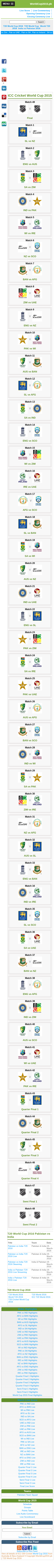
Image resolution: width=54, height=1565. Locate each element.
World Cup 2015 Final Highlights (27, 1395)
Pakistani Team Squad (27, 1495)
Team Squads (18, 102)
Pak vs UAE (8, 32)
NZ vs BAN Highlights (27, 1363)
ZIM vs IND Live (27, 1461)
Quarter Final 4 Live (27, 1477)
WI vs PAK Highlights (27, 1319)
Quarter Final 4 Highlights (27, 1385)
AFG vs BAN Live (27, 1407)
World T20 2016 (15, 1297)
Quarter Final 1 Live (27, 1467)
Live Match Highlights (22, 111)
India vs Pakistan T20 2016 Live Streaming (18, 1271)
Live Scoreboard (27, 1517)
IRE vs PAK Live (27, 1464)
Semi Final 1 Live (27, 1480)
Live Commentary (41, 10)
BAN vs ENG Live (27, 1448)
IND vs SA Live (27, 1416)
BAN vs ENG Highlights (27, 1357)
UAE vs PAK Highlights (27, 1338)
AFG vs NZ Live (27, 1445)
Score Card (17, 108)
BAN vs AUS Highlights (27, 1322)
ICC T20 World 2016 (41, 1297)
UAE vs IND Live (27, 1423)
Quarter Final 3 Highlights (27, 1382)
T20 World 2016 (15, 1294)
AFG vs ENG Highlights (27, 1366)
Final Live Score (27, 1486)
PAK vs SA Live (27, 1442)
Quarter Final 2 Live (27, 1470)
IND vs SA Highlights (27, 1328)
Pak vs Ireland (32, 32)
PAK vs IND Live (27, 1404)
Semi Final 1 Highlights (27, 1389)
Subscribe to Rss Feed (27, 1551)
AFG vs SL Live (27, 1413)
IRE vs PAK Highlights (27, 1373)
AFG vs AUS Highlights (27, 1341)
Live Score (25, 10)
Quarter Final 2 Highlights (27, 1379)
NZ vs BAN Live (27, 1454)
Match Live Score (27, 1400)
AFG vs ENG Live (27, 1458)
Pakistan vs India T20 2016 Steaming (18, 1263)
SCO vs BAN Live (27, 1435)
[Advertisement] (27, 64)
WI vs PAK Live (27, 1410)
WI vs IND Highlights (27, 1347)
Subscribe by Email (27, 1537)
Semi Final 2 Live (27, 1483)
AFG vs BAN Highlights (27, 1316)
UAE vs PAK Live (27, 1429)
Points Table (27, 1510)
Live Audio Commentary (27, 1514)
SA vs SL (45, 32)
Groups (27, 1507)
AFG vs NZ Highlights (27, 1354)
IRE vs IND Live (27, 1451)
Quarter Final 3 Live (27, 1473)
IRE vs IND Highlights (27, 1360)
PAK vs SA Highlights (27, 1351)
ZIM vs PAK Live (27, 1426)
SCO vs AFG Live (27, 1419)
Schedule (16, 105)
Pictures (16, 114)
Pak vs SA (19, 32)
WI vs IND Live (27, 1438)
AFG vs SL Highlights (27, 1325)
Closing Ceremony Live (38, 16)
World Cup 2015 (40, 1553)
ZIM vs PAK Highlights (27, 1335)
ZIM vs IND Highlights (27, 1370)
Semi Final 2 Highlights (27, 1392)
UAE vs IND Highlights (27, 1332)
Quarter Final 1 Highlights (27, 1376)
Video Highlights (20, 117)
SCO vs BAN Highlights (27, 1344)
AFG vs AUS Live (27, 1432)
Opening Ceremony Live (38, 13)
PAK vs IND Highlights (27, 1313)
